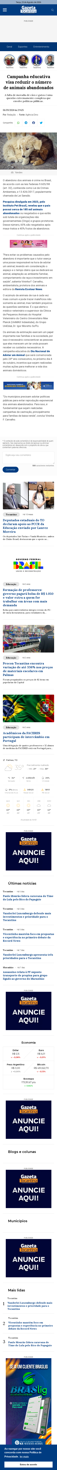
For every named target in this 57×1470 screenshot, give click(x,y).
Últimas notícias (22, 883)
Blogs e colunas (22, 1152)
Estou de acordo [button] (28, 1464)
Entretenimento (41, 46)
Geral (9, 46)
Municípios (17, 1221)
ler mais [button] (24, 1456)
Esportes (22, 46)
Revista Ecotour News (28, 289)
